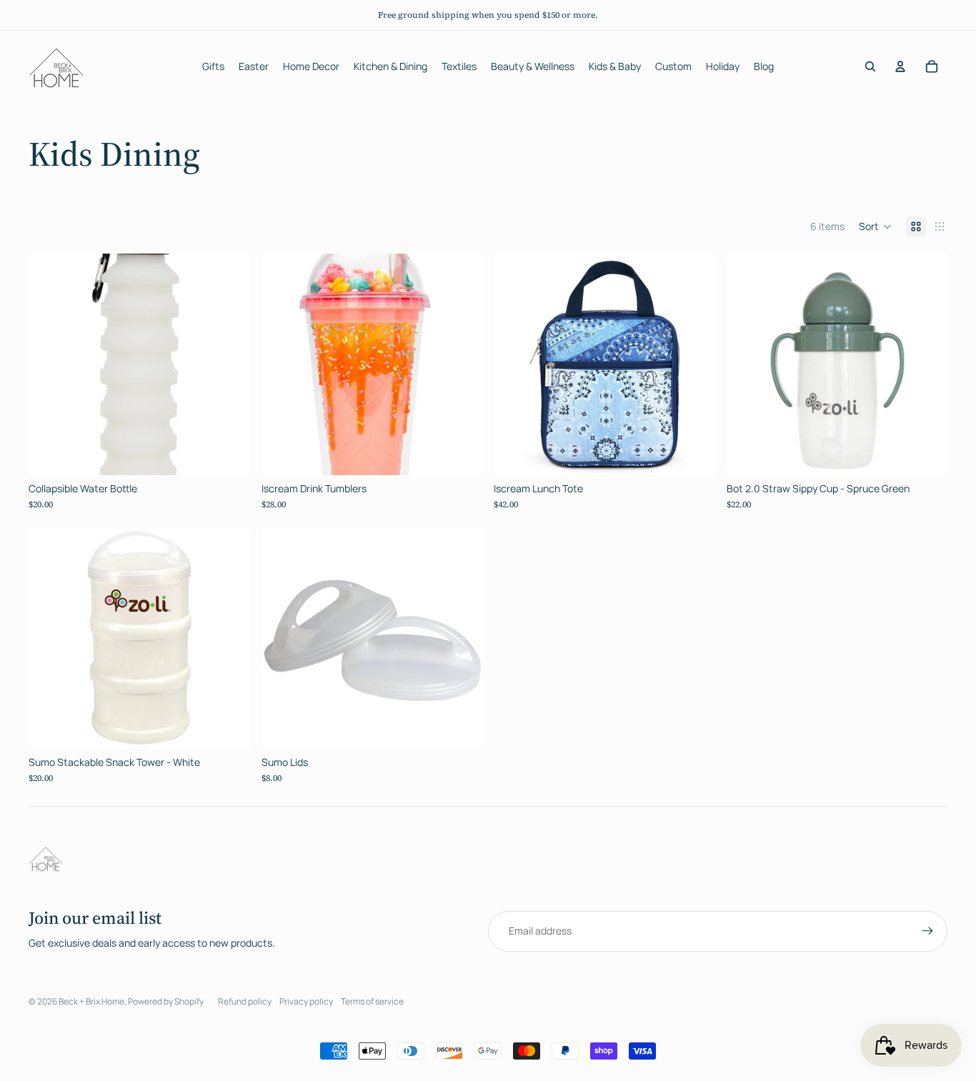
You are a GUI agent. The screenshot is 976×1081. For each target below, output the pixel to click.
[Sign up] (927, 931)
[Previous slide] (50, 364)
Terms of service (372, 1001)
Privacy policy (306, 1001)
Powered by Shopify (166, 1001)
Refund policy (245, 1001)
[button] (875, 226)
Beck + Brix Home (91, 1001)
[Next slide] (228, 364)
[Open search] (870, 66)
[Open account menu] (900, 66)
